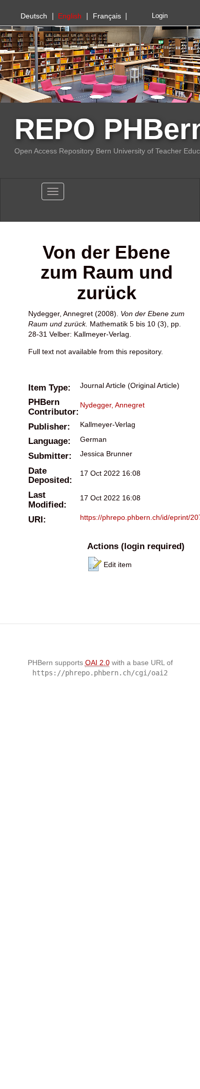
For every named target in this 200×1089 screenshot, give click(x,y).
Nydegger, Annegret (112, 405)
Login (160, 16)
